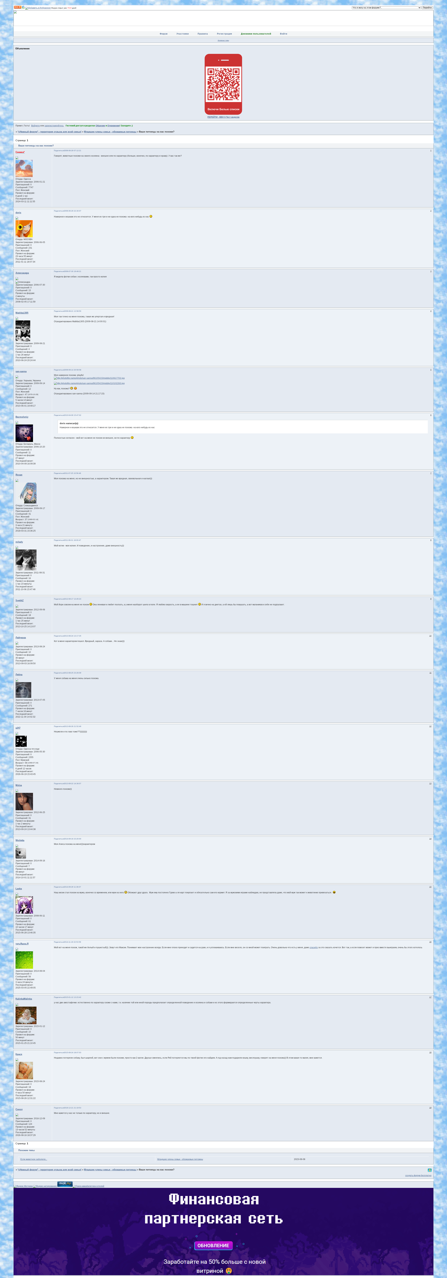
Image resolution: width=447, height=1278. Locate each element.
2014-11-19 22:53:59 (72, 942)
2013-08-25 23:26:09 (72, 673)
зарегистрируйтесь (54, 126)
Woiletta (20, 840)
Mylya (19, 785)
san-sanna (21, 371)
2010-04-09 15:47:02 (72, 415)
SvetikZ (20, 600)
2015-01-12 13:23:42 (72, 997)
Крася (19, 1054)
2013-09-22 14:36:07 (72, 783)
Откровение (113, 126)
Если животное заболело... (33, 1159)
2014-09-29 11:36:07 (72, 887)
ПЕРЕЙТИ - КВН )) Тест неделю (223, 117)
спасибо (314, 947)
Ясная (19, 475)
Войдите (35, 126)
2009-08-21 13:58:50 (72, 311)
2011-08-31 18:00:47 (72, 540)
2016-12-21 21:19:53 (72, 1108)
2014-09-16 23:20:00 (72, 839)
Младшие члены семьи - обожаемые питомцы (110, 132)
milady (19, 542)
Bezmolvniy (22, 417)
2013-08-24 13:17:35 (72, 636)
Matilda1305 (22, 313)
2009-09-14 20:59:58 (72, 370)
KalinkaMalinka (24, 999)
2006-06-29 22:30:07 (72, 211)
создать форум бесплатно (418, 1175)
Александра (22, 273)
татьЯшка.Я (22, 944)
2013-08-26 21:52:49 (72, 726)
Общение (100, 126)
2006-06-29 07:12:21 (72, 150)
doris (18, 212)
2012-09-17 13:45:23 (72, 599)
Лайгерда (21, 637)
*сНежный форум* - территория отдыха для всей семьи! (49, 132)
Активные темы (223, 40)
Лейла (19, 674)
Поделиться (59, 150)
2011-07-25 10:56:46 (72, 473)
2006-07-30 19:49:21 (72, 271)
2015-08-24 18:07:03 (72, 1052)
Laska (19, 889)
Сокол (19, 1109)
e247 (18, 728)
